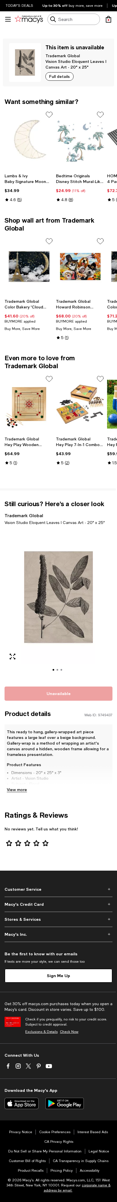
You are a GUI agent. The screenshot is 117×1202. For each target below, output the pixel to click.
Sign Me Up (58, 975)
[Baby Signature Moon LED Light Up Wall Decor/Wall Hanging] (29, 140)
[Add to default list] (49, 114)
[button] (58, 605)
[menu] (8, 19)
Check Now (69, 1032)
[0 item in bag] (108, 19)
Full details (59, 76)
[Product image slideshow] (58, 605)
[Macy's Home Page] (29, 19)
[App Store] (22, 1103)
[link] (29, 188)
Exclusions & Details (41, 1032)
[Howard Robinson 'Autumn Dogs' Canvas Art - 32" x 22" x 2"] (80, 266)
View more (17, 789)
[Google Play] (64, 1103)
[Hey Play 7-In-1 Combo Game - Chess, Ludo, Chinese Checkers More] (80, 404)
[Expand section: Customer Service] (58, 889)
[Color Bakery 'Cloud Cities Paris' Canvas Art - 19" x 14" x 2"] (29, 266)
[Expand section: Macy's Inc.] (58, 934)
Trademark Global (62, 55)
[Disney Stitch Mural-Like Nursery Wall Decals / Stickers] (80, 140)
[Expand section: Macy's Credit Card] (58, 904)
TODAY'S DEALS (19, 6)
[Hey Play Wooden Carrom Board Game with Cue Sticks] (29, 404)
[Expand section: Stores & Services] (58, 919)
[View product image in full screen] (12, 656)
